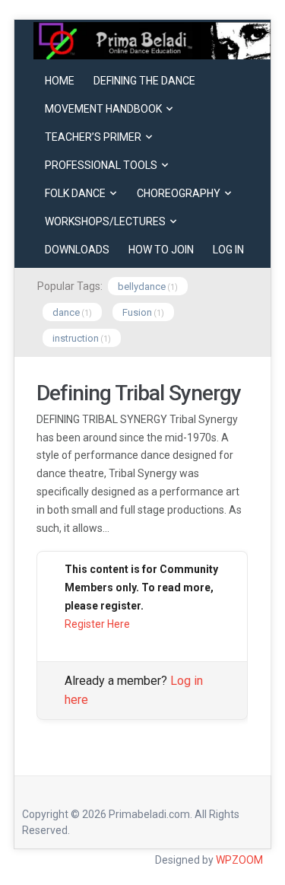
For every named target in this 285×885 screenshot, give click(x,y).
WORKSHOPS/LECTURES (105, 221)
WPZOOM (239, 860)
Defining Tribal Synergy (138, 393)
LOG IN (228, 250)
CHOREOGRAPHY (178, 193)
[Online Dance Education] (152, 39)
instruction (75, 338)
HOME (59, 81)
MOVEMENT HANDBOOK (103, 109)
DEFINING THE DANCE (144, 81)
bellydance (142, 286)
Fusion (137, 312)
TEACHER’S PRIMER (93, 137)
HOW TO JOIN (161, 250)
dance (66, 312)
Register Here (97, 624)
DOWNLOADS (77, 250)
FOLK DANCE (75, 193)
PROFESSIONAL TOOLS (101, 165)
